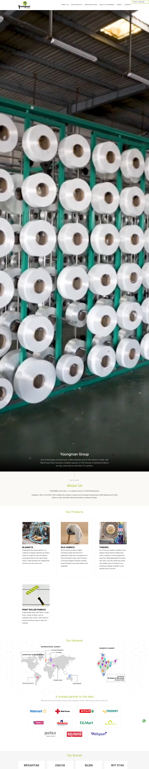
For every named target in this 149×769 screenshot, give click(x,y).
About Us (65, 4)
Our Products (76, 4)
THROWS (103, 547)
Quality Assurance (107, 4)
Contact (128, 4)
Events (119, 4)
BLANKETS (27, 547)
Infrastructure (91, 4)
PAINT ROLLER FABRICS (34, 609)
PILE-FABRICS (68, 547)
